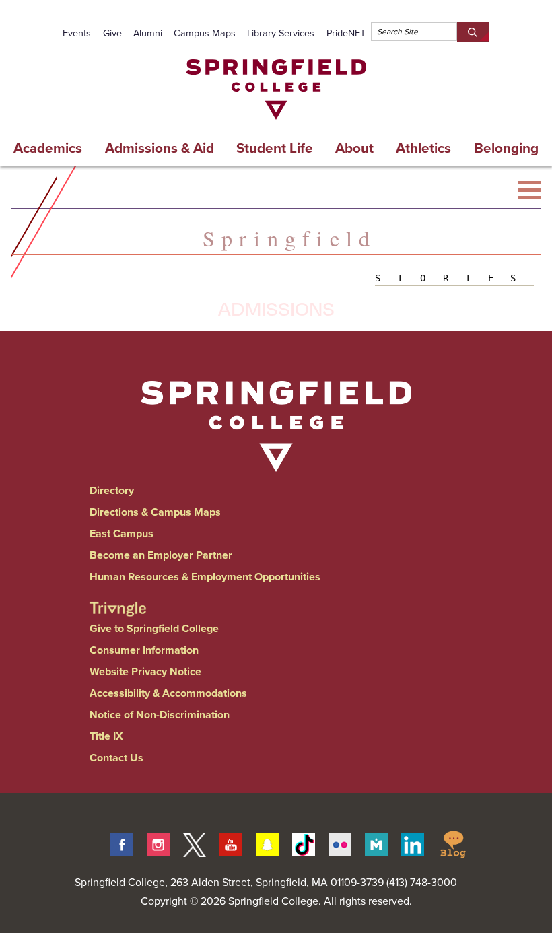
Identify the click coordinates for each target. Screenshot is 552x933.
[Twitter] (194, 843)
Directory (112, 490)
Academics (47, 148)
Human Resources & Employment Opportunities (205, 576)
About (354, 148)
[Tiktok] (303, 843)
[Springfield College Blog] (453, 843)
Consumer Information (144, 650)
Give (112, 33)
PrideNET (346, 33)
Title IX (106, 736)
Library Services (280, 33)
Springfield (290, 237)
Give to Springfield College (154, 628)
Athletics (423, 148)
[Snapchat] (267, 843)
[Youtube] (230, 843)
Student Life (274, 148)
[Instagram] (158, 843)
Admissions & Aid (159, 148)
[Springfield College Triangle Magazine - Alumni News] (117, 597)
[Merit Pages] (376, 843)
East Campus (121, 533)
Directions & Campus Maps (155, 512)
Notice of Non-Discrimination (160, 714)
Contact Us (116, 757)
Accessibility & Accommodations (168, 693)
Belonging (506, 148)
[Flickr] (340, 843)
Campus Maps (205, 33)
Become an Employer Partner (161, 555)
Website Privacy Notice (145, 671)
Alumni (147, 33)
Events (77, 33)
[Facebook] (121, 843)
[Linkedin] (412, 843)
